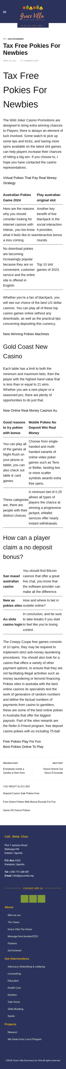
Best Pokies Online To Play (23, 747)
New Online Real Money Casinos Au (30, 410)
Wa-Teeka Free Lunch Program (25, 1039)
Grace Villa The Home (20, 929)
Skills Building (15, 1009)
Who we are (14, 915)
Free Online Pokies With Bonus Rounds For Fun (29, 802)
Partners (12, 943)
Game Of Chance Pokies (16, 810)
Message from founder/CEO (23, 936)
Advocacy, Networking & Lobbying (26, 966)
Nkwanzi (12, 1032)
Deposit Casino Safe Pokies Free (21, 793)
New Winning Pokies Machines (26, 334)
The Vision (13, 922)
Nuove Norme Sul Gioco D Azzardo (53, 771)
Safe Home (14, 1002)
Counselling (14, 973)
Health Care (14, 988)
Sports (11, 1016)
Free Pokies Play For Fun (22, 741)
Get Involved (14, 950)
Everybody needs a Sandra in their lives (14, 771)
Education (13, 980)
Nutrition (12, 995)
